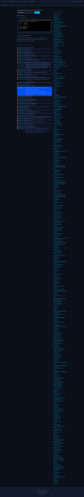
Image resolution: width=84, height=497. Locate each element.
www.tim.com (56, 353)
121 (24, 47)
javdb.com (55, 48)
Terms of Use (44, 491)
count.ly (55, 402)
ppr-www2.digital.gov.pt (30, 103)
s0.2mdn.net (56, 318)
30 (24, 50)
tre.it (54, 143)
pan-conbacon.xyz (57, 250)
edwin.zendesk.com (57, 273)
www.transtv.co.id (57, 354)
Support (32, 1)
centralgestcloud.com (30, 75)
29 (20, 116)
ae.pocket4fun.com (30, 37)
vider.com (55, 292)
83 (22, 75)
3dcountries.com (29, 64)
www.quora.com (56, 101)
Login (77, 1)
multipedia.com (56, 120)
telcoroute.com (56, 452)
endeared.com (56, 259)
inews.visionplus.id (57, 252)
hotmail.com (56, 69)
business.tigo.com (57, 114)
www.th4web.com (57, 213)
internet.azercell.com (57, 332)
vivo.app (55, 370)
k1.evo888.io (56, 197)
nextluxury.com (56, 67)
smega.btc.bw (56, 171)
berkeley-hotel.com (29, 128)
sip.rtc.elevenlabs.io (57, 107)
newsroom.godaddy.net (58, 205)
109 (22, 128)
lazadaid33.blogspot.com (58, 165)
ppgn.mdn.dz (56, 187)
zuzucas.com (28, 80)
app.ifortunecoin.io (57, 129)
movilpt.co (55, 90)
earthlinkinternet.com (58, 138)
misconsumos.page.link (58, 382)
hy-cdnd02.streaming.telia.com (60, 157)
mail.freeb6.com (56, 19)
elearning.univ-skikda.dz (58, 458)
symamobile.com (57, 50)
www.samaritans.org (57, 295)
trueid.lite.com (56, 249)
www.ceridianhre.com (30, 127)
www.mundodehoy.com (58, 286)
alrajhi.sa (55, 47)
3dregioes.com (28, 67)
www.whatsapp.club (57, 33)
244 (22, 113)
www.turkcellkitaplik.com (58, 439)
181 (24, 103)
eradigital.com (28, 98)
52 (24, 79)
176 (24, 55)
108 (24, 121)
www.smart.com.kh (57, 124)
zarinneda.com (56, 111)
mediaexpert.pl (56, 281)
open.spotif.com (56, 335)
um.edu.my (55, 323)
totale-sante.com (57, 351)
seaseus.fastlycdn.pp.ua (58, 467)
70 (22, 72)
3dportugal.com (29, 69)
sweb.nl (55, 70)
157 (22, 96)
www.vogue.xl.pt (29, 47)
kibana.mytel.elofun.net (58, 340)
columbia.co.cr (56, 162)
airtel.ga (55, 137)
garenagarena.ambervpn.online (60, 238)
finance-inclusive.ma (57, 211)
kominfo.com (56, 247)
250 (24, 59)
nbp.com (55, 89)
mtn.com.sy (55, 236)
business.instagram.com (58, 177)
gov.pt (26, 106)
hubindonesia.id (56, 235)
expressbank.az (56, 374)
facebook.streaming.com (58, 460)
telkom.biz (55, 480)
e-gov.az (55, 87)
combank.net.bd (56, 415)
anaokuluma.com (37, 116)
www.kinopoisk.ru (57, 475)
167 (22, 98)
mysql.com (55, 225)
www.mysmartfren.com (58, 227)
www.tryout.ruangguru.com (59, 62)
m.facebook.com (57, 430)
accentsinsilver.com (29, 115)
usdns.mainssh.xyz (57, 224)
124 (24, 82)
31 (20, 120)
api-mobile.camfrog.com (58, 466)
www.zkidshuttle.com (58, 180)
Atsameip (11, 5)
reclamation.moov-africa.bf (59, 221)
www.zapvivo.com (57, 121)
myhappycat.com (57, 30)
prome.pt (27, 108)
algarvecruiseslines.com (41, 72)
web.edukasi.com (57, 278)
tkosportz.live (56, 191)
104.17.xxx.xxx (56, 277)
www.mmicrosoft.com (58, 408)
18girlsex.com (28, 123)
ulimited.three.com (57, 421)
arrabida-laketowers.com (31, 77)
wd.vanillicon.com (57, 367)
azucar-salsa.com (45, 79)
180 (24, 101)
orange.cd (55, 329)
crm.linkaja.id (56, 149)
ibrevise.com (41, 121)
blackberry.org (56, 447)
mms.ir (54, 188)
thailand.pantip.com (57, 27)
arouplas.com (36, 79)
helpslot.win (56, 360)
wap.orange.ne (56, 118)
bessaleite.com (41, 77)
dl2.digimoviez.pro (57, 214)
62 (18, 47)
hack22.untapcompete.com (59, 477)
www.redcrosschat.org (58, 64)
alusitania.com (28, 79)
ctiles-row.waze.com (57, 368)
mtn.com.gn (56, 419)
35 (24, 113)
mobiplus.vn (56, 413)
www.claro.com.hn (57, 380)
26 (22, 47)
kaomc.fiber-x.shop (57, 385)
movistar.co (55, 173)
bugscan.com (56, 405)
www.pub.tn (56, 396)
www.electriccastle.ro (58, 457)
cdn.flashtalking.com (57, 109)
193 (24, 70)
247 (22, 115)
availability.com (56, 283)
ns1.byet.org (56, 328)
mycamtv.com (56, 154)
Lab (19, 1)
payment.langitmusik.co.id (59, 255)
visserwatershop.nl (57, 31)
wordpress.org (56, 455)
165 (22, 118)
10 (24, 85)
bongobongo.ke (56, 312)
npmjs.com (55, 131)
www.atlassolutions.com (58, 443)
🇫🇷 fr (81, 1)
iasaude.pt (27, 49)
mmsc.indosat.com (57, 304)
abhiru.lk (55, 232)
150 (24, 84)
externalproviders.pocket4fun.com (25, 39)
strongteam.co (56, 404)
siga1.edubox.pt (29, 50)
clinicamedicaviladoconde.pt (31, 111)
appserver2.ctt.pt (29, 60)
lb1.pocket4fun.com (21, 41)
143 (24, 100)
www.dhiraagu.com (57, 123)
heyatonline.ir (56, 132)
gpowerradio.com (57, 145)
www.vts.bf (55, 463)
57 (22, 62)
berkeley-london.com (30, 130)
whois (25, 17)
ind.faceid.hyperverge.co (58, 289)
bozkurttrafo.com (46, 116)
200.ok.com (56, 320)
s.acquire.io (55, 245)
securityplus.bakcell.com (58, 78)
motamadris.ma (56, 438)
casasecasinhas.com (30, 82)
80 (24, 87)
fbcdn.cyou (55, 478)
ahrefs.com (55, 359)
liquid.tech (55, 483)
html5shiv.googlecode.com (59, 194)
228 (24, 118)
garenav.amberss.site (58, 239)
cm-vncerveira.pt (29, 113)
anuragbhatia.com (57, 469)
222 (22, 108)
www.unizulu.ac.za (57, 432)
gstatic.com (56, 185)
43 (24, 75)
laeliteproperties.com (30, 118)
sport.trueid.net (56, 394)
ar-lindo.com (28, 74)
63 (22, 70)
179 (24, 49)
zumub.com (55, 98)
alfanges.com (28, 52)
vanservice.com (40, 118)
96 (22, 125)
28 (20, 47)
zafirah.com (56, 280)
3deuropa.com (38, 64)
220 (24, 77)
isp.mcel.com (56, 331)
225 (22, 110)
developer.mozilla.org (58, 59)
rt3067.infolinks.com (57, 401)
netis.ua (55, 363)
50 (22, 116)
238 (22, 111)
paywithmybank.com (57, 429)
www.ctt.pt (37, 60)
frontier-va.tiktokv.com (58, 117)
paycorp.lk (55, 179)
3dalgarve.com (28, 62)
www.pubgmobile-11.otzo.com (59, 151)
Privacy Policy (39, 491)
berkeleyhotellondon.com (42, 130)
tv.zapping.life (56, 95)
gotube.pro (55, 474)
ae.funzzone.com (21, 37)
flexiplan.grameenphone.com (59, 61)
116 (22, 79)
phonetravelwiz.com (57, 41)
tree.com (55, 210)
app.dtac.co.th (56, 253)
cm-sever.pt (28, 110)
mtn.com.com (56, 345)
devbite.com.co (56, 256)
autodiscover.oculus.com (58, 45)
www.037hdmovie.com (58, 244)
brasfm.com (28, 57)
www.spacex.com (57, 21)
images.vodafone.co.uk (58, 348)
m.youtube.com (56, 115)
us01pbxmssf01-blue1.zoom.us (60, 242)
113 (24, 62)
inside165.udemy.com (58, 384)
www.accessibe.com (57, 301)
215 (24, 105)
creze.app (55, 201)
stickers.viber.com (57, 441)
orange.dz (55, 269)
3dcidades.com (45, 62)
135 (22, 85)
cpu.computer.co (57, 464)
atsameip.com (56, 435)
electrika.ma (56, 315)
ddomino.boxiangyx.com (58, 134)
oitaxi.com (27, 120)
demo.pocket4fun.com (42, 37)
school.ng (55, 287)
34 (22, 50)
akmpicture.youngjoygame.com (60, 365)
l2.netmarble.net (56, 379)
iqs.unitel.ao (56, 79)
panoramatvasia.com (57, 343)
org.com (55, 422)
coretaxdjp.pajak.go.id (58, 233)
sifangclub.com (56, 342)
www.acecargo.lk (57, 418)
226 (24, 128)
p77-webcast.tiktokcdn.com (59, 398)
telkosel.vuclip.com (57, 216)
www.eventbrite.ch (57, 208)
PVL (44, 494)
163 (24, 98)
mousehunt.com (56, 449)
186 (22, 100)
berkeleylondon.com (41, 132)
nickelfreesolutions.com (58, 39)
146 (24, 54)
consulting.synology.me (58, 377)
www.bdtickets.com (57, 303)
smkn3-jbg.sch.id (57, 193)
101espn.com (56, 159)
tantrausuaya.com (57, 58)
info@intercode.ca (43, 492)
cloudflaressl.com (57, 357)
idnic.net (55, 75)
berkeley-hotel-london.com (42, 128)
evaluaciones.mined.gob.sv (59, 349)
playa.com (55, 148)
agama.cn (55, 309)
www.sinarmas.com (57, 266)
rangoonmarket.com (57, 207)
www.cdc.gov (56, 53)
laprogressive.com (57, 472)
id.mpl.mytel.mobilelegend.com (60, 106)
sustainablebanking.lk (58, 146)
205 (24, 120)
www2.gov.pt (28, 101)
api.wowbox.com (57, 388)
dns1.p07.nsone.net (57, 56)
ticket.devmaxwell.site (58, 314)
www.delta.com (56, 28)
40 (22, 52)
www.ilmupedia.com (57, 202)
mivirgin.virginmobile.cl (58, 264)
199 (24, 57)
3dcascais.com (36, 62)
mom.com (55, 294)
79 (22, 74)
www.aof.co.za (56, 152)
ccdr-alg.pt (27, 70)
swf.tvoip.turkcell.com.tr (58, 36)
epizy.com (55, 128)
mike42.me (55, 275)
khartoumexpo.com (57, 52)
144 (24, 52)
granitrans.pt (28, 96)
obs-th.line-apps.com (58, 86)
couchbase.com (56, 416)
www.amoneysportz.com (58, 321)
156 (22, 87)
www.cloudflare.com (57, 218)
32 (22, 49)
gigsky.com (55, 391)
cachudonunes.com (29, 54)
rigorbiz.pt (27, 84)
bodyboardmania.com (30, 55)
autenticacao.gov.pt (29, 105)
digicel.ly (55, 284)
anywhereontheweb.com (31, 121)
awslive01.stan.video (57, 190)
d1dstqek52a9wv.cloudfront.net (60, 326)
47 (22, 120)
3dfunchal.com (46, 64)
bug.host (55, 16)
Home (5, 1)
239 (24, 106)
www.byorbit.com (57, 222)
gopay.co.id (55, 55)
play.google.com (57, 169)
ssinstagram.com (57, 411)
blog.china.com (56, 135)
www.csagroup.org (57, 325)
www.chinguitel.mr (57, 140)
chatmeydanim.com (57, 73)
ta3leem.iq (55, 219)
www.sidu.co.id (56, 270)
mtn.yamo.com (56, 436)
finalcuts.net (56, 44)
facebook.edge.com (57, 34)
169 (24, 72)
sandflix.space (21, 17)
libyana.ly (55, 163)
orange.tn (55, 427)
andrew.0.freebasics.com (58, 22)
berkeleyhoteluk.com (30, 132)
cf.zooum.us (56, 481)
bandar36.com (56, 337)
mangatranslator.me (57, 300)
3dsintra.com (37, 67)
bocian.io (55, 433)
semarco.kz (55, 306)
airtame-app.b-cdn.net (58, 410)
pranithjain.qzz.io (57, 334)
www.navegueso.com (30, 59)
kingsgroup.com (56, 17)
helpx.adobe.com (57, 399)
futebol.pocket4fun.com (39, 39)
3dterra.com (44, 67)
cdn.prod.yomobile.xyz (58, 446)
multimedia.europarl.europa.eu (60, 65)
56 (22, 60)
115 (24, 69)
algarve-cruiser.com (29, 72)
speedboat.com (56, 38)
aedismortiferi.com (29, 125)
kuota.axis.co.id (56, 267)
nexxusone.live (56, 424)
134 (24, 115)
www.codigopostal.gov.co (59, 425)
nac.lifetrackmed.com (58, 387)
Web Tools (12, 1)
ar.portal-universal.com (58, 83)
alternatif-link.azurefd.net (58, 183)
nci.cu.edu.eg (56, 346)
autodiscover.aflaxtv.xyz (58, 174)
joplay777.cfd (56, 112)
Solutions (25, 1)
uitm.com (55, 453)
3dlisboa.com (28, 65)
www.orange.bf (56, 199)
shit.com (55, 373)
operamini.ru (56, 308)
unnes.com (55, 376)
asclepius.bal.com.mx (58, 450)
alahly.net (55, 72)
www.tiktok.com (56, 160)
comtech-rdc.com (57, 393)
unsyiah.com (56, 407)
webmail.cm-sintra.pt (30, 86)
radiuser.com (56, 390)
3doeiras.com (44, 65)
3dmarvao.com (36, 65)
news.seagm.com (57, 24)
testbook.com (56, 84)
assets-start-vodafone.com (59, 76)
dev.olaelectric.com (57, 142)
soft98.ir (55, 461)
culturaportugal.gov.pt (30, 100)
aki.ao (54, 92)
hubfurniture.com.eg (57, 230)
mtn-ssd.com (56, 155)
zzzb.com (55, 204)
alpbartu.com (28, 116)
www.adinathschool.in (58, 241)
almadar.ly (55, 93)
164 (24, 96)
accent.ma (55, 470)
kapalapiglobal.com (57, 339)
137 (24, 108)
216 (24, 111)
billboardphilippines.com (58, 42)
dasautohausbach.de (57, 228)
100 (22, 77)
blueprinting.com (57, 14)
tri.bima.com (56, 258)
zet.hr (54, 272)
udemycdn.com (56, 81)
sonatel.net (55, 263)
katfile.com (55, 176)
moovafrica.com (56, 444)
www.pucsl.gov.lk (57, 356)
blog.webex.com (57, 100)
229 (24, 127)
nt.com (54, 126)
